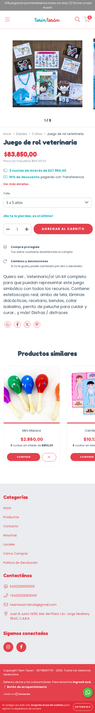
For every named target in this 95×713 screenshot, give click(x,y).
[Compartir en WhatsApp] (7, 325)
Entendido (83, 707)
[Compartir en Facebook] (18, 326)
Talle (6, 193)
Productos (11, 517)
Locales (9, 544)
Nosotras (10, 535)
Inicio (7, 134)
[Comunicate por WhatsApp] (88, 692)
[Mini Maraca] (49, 457)
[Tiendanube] (17, 694)
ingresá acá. (82, 682)
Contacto (10, 526)
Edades (21, 134)
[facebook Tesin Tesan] (21, 647)
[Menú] (7, 19)
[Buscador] (77, 19)
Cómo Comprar (15, 553)
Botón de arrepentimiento (27, 687)
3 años (37, 134)
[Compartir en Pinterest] (37, 326)
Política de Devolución (20, 562)
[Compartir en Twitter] (27, 326)
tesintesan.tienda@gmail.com (33, 604)
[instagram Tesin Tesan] (8, 647)
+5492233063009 (23, 595)
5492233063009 (22, 586)
